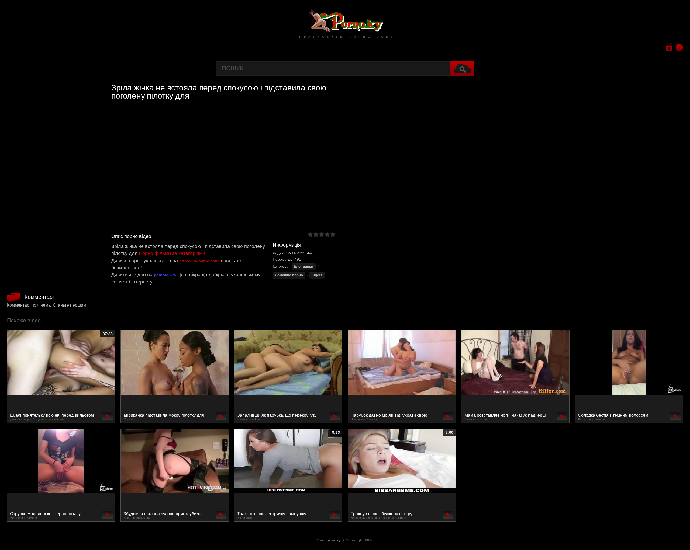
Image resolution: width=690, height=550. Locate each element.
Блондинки (303, 266)
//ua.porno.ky (328, 540)
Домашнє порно (289, 275)
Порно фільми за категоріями (172, 253)
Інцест (317, 275)
